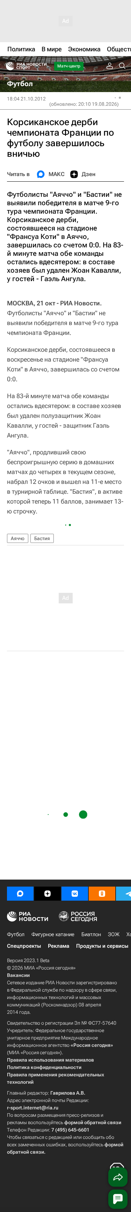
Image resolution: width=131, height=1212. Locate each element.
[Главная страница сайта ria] (8, 66)
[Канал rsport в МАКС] (20, 894)
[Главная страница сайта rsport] (42, 66)
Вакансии (18, 975)
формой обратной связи (92, 1122)
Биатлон (91, 934)
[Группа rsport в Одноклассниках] (102, 894)
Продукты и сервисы (102, 946)
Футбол (15, 934)
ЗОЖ (113, 934)
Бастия (42, 538)
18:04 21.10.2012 (26, 99)
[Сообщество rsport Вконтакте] (74, 894)
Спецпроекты (24, 946)
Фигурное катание (52, 934)
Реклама (58, 946)
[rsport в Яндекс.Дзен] (47, 894)
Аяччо (17, 538)
